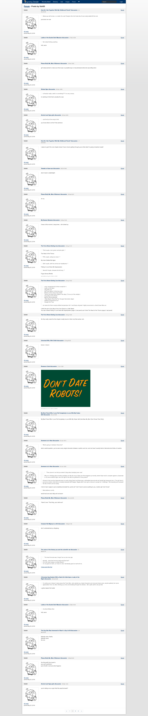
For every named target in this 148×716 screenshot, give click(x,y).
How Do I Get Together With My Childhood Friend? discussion (59, 10)
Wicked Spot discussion (48, 89)
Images (68, 2)
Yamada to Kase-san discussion (50, 168)
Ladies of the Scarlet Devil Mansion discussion (55, 37)
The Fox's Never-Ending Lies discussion (53, 246)
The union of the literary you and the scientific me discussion (59, 549)
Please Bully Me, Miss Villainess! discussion (54, 63)
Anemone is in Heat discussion (50, 440)
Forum (74, 2)
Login (121, 2)
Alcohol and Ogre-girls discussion (51, 115)
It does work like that (46, 567)
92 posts (26, 31)
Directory (55, 2)
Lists (61, 2)
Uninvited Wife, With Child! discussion (52, 340)
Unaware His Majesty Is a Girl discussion (53, 524)
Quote (122, 10)
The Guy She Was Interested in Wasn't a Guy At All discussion (59, 630)
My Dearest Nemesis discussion (50, 220)
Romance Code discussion (49, 366)
